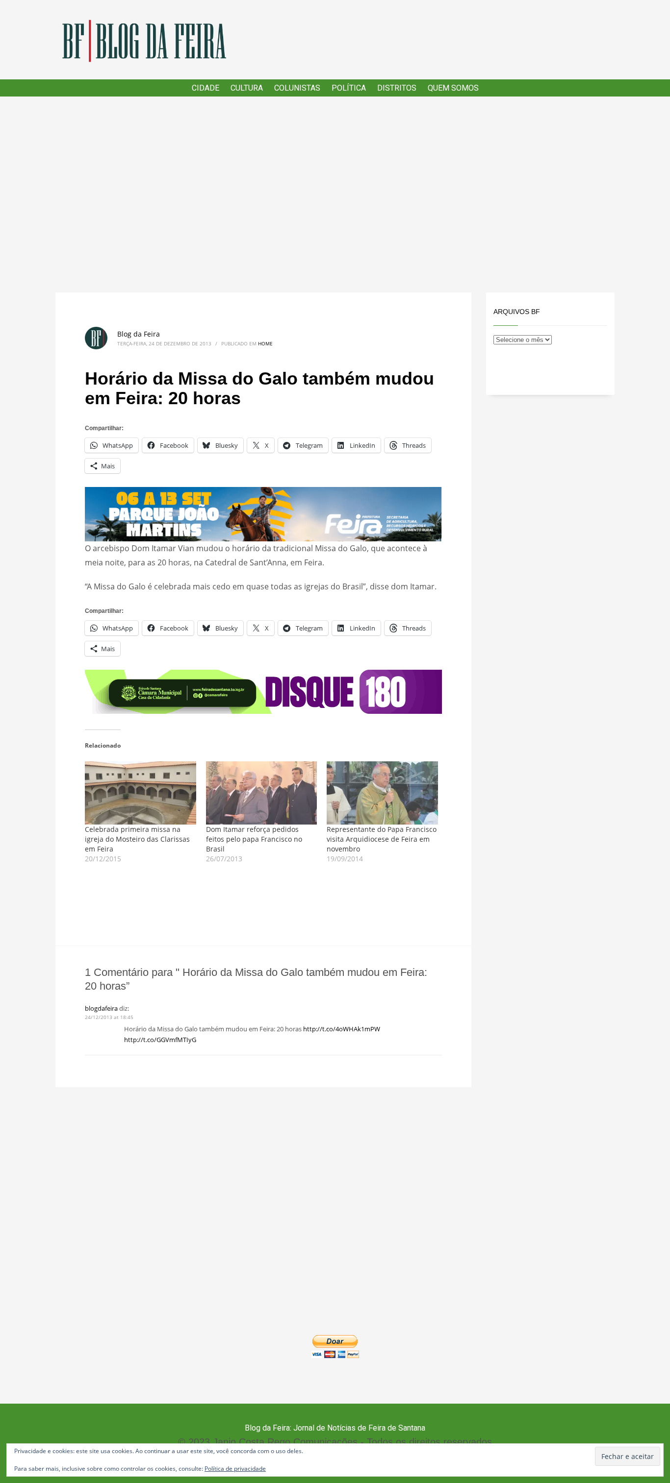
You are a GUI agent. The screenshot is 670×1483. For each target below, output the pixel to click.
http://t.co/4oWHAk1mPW (341, 1028)
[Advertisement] (335, 194)
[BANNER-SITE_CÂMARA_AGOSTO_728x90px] (263, 690)
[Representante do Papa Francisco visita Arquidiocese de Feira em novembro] (382, 793)
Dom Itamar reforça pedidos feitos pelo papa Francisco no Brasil (254, 839)
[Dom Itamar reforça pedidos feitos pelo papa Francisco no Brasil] (261, 793)
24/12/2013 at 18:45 (109, 1017)
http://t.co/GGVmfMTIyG (160, 1039)
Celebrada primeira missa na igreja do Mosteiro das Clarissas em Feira (137, 839)
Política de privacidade (235, 1468)
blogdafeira (101, 1008)
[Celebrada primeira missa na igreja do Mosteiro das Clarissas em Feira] (140, 793)
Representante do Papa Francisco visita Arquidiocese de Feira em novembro (382, 839)
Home (265, 343)
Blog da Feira (138, 334)
